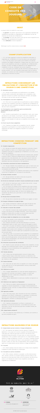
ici (24, 46)
